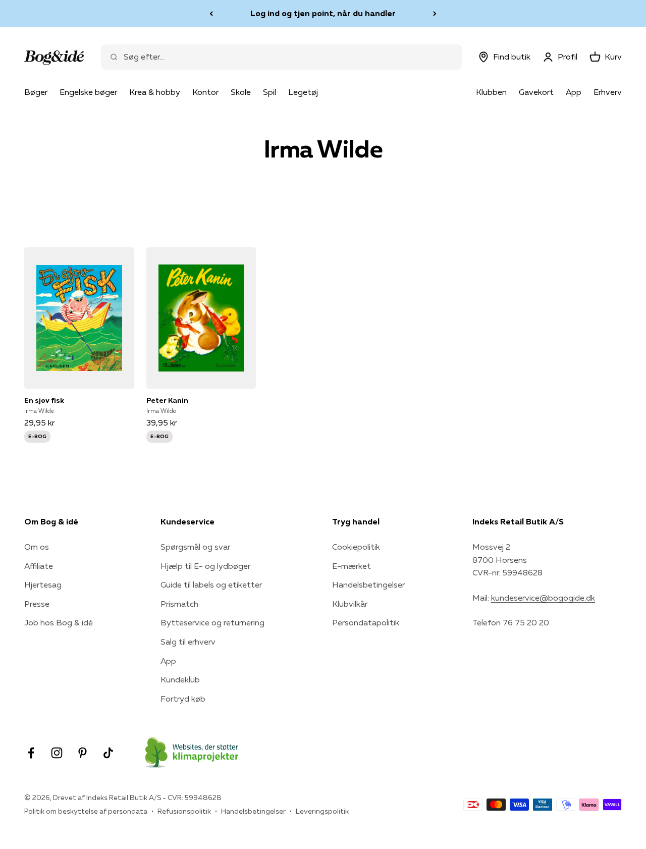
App (573, 92)
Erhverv (608, 92)
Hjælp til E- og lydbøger (205, 566)
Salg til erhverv (188, 641)
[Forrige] (211, 13)
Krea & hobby (154, 92)
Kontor (205, 92)
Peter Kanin (167, 400)
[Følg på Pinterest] (82, 753)
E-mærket (351, 566)
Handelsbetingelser (368, 584)
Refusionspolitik (184, 811)
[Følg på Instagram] (57, 753)
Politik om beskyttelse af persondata (85, 811)
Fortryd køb (182, 699)
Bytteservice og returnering (212, 622)
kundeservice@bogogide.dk (543, 598)
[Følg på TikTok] (108, 753)
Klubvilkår (349, 604)
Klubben (491, 92)
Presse (36, 604)
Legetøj (303, 92)
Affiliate (38, 566)
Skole (241, 92)
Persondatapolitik (365, 622)
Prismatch (179, 604)
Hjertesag (43, 584)
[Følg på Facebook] (31, 753)
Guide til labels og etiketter (211, 584)
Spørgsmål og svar (195, 547)
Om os (36, 547)
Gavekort (536, 92)
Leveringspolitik (322, 811)
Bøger (35, 92)
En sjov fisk (44, 400)
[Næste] (435, 13)
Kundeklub (180, 679)
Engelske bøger (88, 92)
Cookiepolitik (356, 547)
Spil (269, 92)
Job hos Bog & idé (58, 622)
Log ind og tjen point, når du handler (323, 13)
